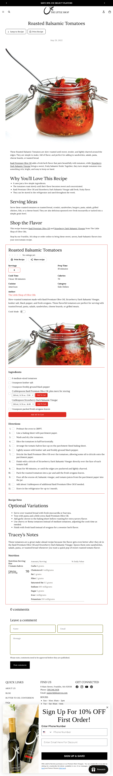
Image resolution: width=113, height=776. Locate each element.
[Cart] (110, 12)
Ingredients (14, 372)
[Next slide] (104, 3)
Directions (14, 423)
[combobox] (47, 732)
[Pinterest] (91, 686)
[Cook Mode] (23, 311)
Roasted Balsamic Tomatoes (35, 250)
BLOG (8, 693)
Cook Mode (13, 311)
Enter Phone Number (53, 726)
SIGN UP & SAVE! (74, 756)
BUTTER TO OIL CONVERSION (20, 698)
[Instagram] (82, 686)
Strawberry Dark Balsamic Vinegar (69, 228)
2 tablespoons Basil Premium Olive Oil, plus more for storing (41, 391)
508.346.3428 (53, 690)
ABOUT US (10, 688)
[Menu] (3, 12)
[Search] (9, 12)
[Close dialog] (107, 707)
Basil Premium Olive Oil (21, 163)
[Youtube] (86, 686)
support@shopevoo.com (57, 693)
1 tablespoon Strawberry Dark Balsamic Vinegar (35, 400)
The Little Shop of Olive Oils (22, 295)
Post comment (20, 665)
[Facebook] (77, 686)
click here (62, 768)
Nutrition (13, 555)
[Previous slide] (6, 3)
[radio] (9, 255)
